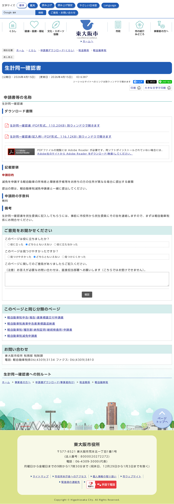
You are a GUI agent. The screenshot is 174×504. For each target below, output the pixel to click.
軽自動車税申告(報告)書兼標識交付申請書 (35, 317)
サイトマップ (41, 476)
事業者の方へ (23, 382)
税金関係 (84, 50)
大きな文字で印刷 (155, 88)
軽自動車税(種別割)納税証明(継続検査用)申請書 (39, 329)
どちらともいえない (40, 244)
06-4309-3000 (87, 461)
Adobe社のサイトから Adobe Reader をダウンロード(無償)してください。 (85, 154)
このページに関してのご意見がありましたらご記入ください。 (47, 264)
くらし (32, 50)
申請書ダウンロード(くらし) (57, 50)
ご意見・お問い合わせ (63, 12)
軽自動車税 (99, 50)
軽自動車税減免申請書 (22, 335)
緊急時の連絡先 (70, 482)
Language (110, 5)
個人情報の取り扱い (105, 476)
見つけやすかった (21, 257)
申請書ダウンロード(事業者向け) (55, 382)
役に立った (17, 244)
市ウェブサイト (132, 476)
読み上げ (47, 5)
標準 (21, 5)
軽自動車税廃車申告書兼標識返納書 (31, 323)
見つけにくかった (75, 257)
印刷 (133, 88)
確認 (87, 294)
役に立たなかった (67, 244)
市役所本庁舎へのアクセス (70, 476)
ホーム (20, 50)
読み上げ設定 (65, 5)
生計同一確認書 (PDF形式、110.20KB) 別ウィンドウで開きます (55, 125)
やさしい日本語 (88, 5)
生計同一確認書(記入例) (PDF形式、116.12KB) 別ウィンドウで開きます (61, 136)
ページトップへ (162, 420)
